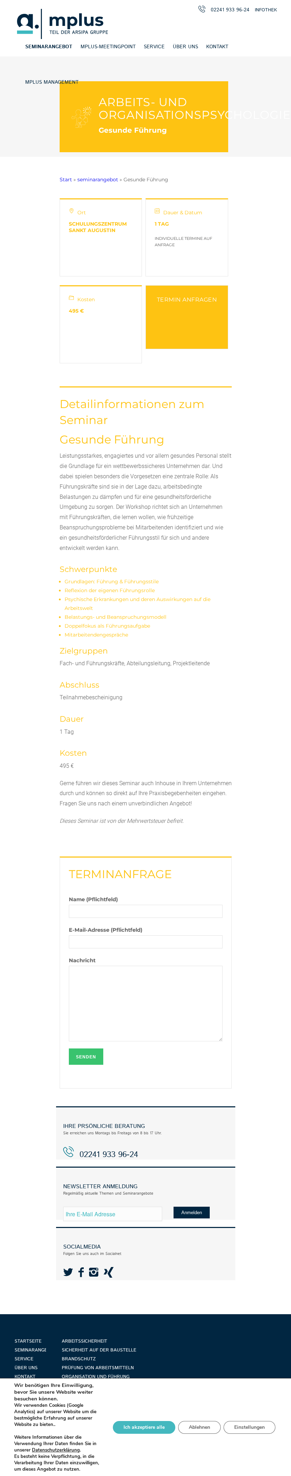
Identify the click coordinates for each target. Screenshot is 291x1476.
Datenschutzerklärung (56, 1450)
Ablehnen (199, 1427)
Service (24, 1359)
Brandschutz (79, 1359)
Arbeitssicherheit (84, 1341)
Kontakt (25, 1376)
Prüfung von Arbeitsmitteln (98, 1368)
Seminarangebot (30, 1350)
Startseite (28, 1341)
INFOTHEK (266, 10)
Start (66, 179)
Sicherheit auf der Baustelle (99, 1350)
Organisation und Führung (96, 1376)
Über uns (26, 1368)
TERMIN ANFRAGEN (187, 299)
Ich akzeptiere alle (144, 1427)
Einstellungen (249, 1427)
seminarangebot (97, 179)
